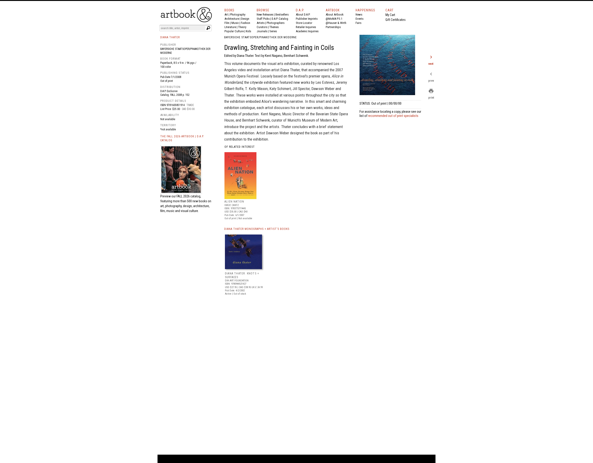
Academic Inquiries (307, 31)
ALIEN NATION (234, 201)
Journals (262, 31)
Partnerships (333, 27)
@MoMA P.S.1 (334, 18)
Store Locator (304, 23)
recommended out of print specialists (393, 116)
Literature (230, 27)
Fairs (358, 23)
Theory (242, 27)
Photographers (275, 23)
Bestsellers (282, 14)
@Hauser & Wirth (336, 23)
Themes (274, 27)
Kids (248, 31)
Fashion (245, 23)
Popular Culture (234, 31)
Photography (237, 14)
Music (235, 23)
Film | (227, 23)
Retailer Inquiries (306, 27)
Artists (261, 23)
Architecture (231, 18)
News (359, 14)
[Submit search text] (208, 28)
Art (226, 14)
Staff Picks (263, 18)
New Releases (265, 14)
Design (245, 18)
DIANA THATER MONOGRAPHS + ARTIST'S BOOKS (256, 229)
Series (273, 31)
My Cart (390, 15)
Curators (262, 27)
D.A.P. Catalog (280, 18)
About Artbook (335, 14)
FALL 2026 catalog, (189, 196)
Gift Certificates (395, 20)
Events (359, 18)
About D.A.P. (303, 14)
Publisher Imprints (307, 18)
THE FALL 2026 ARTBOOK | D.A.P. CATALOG (182, 138)
